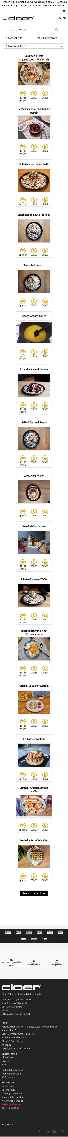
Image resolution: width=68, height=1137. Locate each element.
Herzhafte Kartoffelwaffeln (34, 840)
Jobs (4, 1064)
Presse (5, 1060)
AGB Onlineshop (10, 1107)
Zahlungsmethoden (12, 1093)
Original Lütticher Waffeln (34, 685)
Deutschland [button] (55, 11)
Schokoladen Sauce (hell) (34, 164)
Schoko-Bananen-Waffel (34, 579)
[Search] (56, 29)
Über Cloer (7, 1057)
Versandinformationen (14, 1097)
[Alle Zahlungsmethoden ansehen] (34, 935)
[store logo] (21, 18)
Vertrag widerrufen (12, 1104)
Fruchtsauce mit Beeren (34, 369)
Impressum (8, 1086)
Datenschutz (8, 1089)
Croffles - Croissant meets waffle (34, 789)
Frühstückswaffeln (34, 739)
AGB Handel (8, 1077)
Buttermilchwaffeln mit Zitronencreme (34, 632)
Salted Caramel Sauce (33, 422)
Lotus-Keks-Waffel (33, 475)
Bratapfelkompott (34, 265)
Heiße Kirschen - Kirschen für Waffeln (33, 110)
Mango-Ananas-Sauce (34, 316)
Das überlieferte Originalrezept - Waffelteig (34, 57)
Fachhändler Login (12, 1073)
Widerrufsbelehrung (12, 1100)
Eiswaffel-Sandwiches (34, 526)
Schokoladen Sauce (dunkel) (34, 214)
